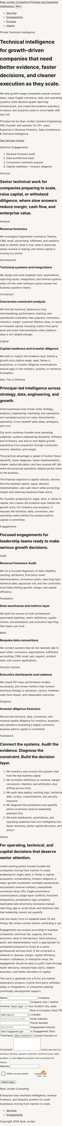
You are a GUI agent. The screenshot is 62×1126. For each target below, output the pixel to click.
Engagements (14, 17)
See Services (7, 140)
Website (5, 1066)
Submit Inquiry (8, 1082)
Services (11, 13)
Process (11, 21)
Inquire (10, 25)
